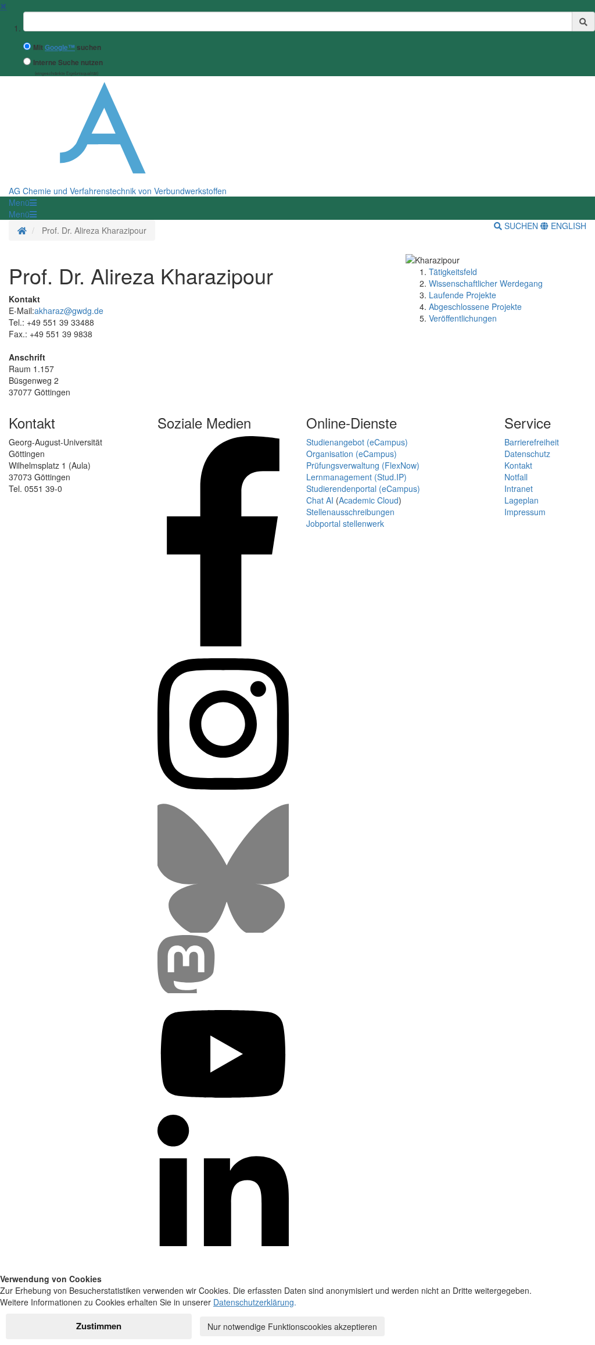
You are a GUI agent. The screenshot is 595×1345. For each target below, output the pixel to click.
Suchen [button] (521, 225)
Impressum (525, 512)
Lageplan (521, 500)
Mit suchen (67, 47)
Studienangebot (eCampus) (357, 442)
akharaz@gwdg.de (68, 310)
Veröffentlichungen (463, 318)
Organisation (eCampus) (351, 453)
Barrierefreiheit (531, 442)
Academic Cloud (369, 500)
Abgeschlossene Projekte (475, 306)
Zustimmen (98, 1325)
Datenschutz (527, 453)
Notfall (516, 477)
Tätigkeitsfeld (453, 271)
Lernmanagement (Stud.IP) (356, 477)
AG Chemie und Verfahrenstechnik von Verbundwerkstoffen (118, 191)
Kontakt (518, 465)
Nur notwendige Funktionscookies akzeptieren (292, 1326)
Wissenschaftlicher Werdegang (486, 283)
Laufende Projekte (462, 295)
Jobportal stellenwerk (345, 523)
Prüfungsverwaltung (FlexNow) (363, 465)
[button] (23, 202)
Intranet (518, 488)
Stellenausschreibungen (350, 512)
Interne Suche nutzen (68, 62)
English (567, 225)
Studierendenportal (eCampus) (363, 488)
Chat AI (320, 500)
